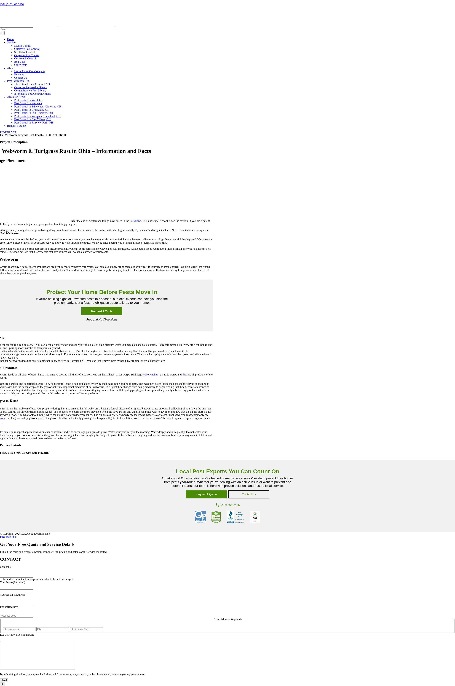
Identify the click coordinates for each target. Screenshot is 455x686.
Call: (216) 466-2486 (12, 4)
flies (184, 374)
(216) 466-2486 (230, 504)
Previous (5, 131)
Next (13, 131)
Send (4, 680)
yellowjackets (151, 374)
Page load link (8, 536)
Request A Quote (102, 311)
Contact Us (249, 494)
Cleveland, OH (138, 220)
